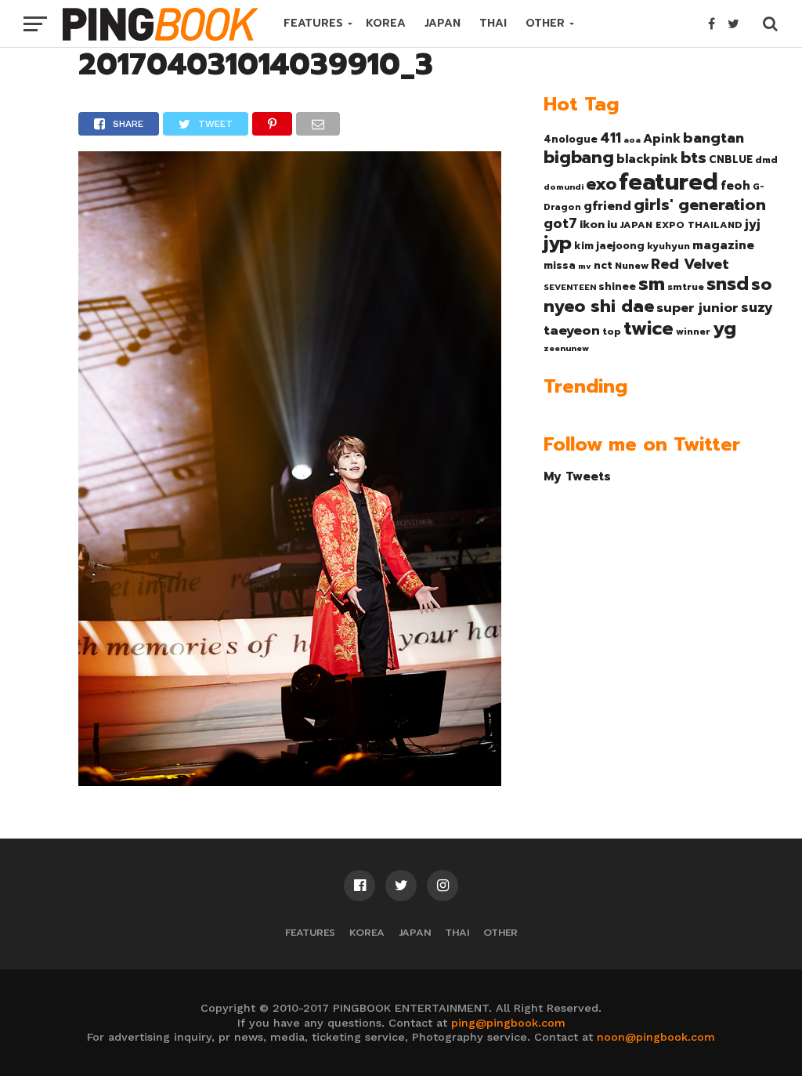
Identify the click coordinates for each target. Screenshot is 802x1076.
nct (603, 265)
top (611, 331)
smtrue (685, 287)
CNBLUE (731, 159)
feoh (735, 185)
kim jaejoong (609, 245)
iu (612, 224)
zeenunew (566, 348)
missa (560, 265)
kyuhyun (668, 246)
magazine (723, 245)
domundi (563, 186)
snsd (727, 284)
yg (724, 328)
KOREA (386, 23)
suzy (757, 307)
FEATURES (313, 23)
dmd (766, 160)
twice (648, 328)
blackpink (647, 159)
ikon (592, 224)
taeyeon (572, 330)
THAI (493, 23)
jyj (752, 224)
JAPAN (442, 23)
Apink (662, 138)
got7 (560, 223)
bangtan (713, 138)
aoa (632, 139)
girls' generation (700, 205)
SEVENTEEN (570, 287)
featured (668, 182)
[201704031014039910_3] (289, 780)
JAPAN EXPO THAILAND (681, 225)
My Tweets (577, 476)
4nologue (571, 139)
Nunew (631, 266)
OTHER (545, 23)
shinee (617, 286)
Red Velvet (690, 264)
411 (610, 138)
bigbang (579, 157)
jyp (558, 243)
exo (601, 184)
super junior (697, 308)
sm (651, 284)
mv (584, 265)
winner (693, 331)
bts (693, 157)
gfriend (607, 206)
